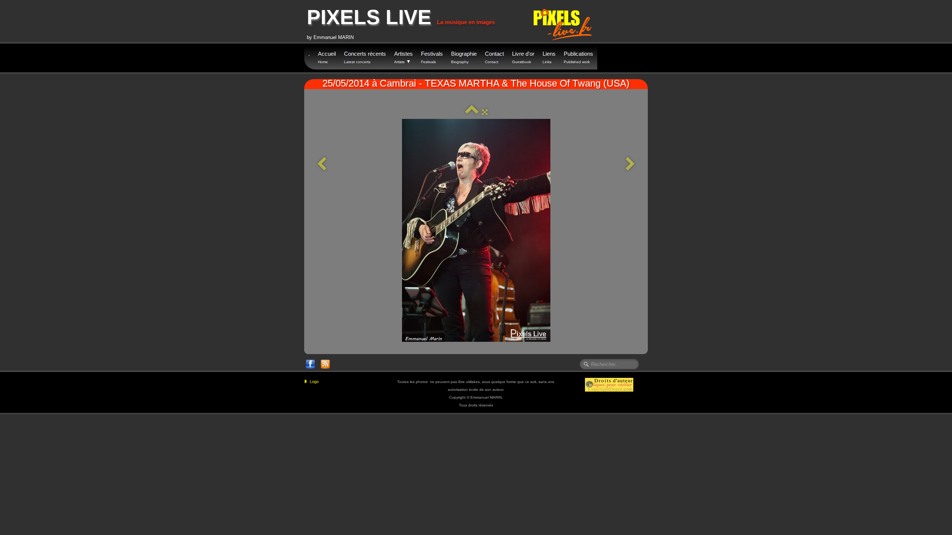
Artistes (403, 57)
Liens (549, 57)
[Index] (471, 112)
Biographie (464, 57)
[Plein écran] (485, 112)
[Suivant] (630, 164)
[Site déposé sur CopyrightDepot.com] (609, 384)
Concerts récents (365, 57)
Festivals (432, 57)
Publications (578, 57)
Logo (314, 381)
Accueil (327, 57)
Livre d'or (523, 57)
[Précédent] (321, 164)
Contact (494, 57)
